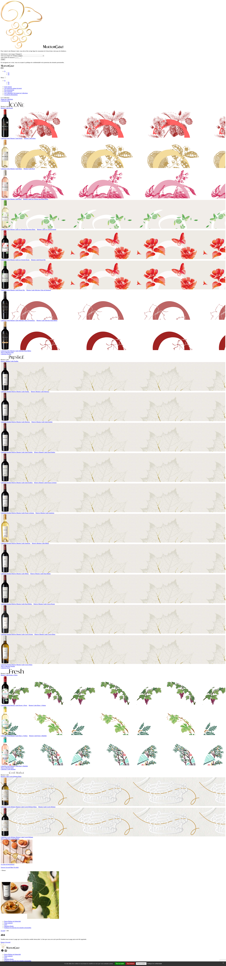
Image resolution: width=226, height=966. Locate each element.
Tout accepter (120, 963)
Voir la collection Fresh (7, 767)
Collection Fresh (5, 668)
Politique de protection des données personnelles (17, 927)
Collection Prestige (6, 354)
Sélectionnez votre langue (8, 54)
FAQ (5, 924)
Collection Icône (5, 101)
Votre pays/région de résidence (9, 55)
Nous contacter (8, 923)
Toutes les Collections (7, 99)
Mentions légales (9, 926)
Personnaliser (141, 963)
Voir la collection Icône (7, 352)
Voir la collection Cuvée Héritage (10, 839)
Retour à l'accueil (5, 942)
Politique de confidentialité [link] (154, 963)
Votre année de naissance (8, 57)
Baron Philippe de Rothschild (12, 921)
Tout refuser (130, 963)
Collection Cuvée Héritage (8, 769)
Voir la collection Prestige (8, 666)
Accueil (3, 930)
